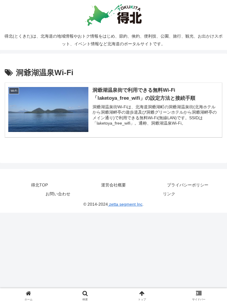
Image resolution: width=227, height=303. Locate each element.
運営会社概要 (113, 185)
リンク (169, 193)
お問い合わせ (58, 193)
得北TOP (39, 185)
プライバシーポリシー (187, 185)
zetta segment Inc (125, 204)
